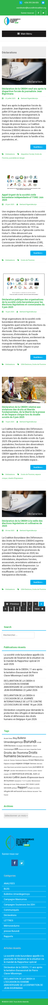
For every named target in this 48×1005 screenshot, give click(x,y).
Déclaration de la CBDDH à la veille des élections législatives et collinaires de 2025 (22, 523)
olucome (22, 784)
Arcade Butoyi (8, 738)
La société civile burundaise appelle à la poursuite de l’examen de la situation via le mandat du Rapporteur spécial (24, 657)
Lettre (16, 777)
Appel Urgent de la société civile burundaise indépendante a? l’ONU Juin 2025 (22, 197)
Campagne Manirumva (15, 899)
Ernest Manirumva (36, 760)
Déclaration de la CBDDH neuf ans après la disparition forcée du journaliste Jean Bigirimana (24, 91)
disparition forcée (27, 154)
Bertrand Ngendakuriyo (29, 98)
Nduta (18, 784)
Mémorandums (11, 925)
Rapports (8, 936)
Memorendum (36, 781)
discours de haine (24, 749)
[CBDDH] (13, 20)
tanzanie (35, 791)
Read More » (38, 147)
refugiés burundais (34, 788)
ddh (16, 749)
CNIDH (35, 746)
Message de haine (9, 784)
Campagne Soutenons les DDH (19, 904)
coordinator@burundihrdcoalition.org (31, 8)
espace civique (22, 763)
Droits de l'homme (27, 260)
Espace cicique (9, 764)
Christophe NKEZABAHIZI (24, 746)
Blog (15, 738)
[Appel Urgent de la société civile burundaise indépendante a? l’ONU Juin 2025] (24, 180)
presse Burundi (11, 931)
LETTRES (8, 920)
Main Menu (26, 33)
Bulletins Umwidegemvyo (17, 894)
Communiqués (11, 910)
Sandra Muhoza (27, 791)
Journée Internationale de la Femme (21, 771)
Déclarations (10, 154)
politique (14, 788)
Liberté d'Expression (15, 478)
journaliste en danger (17, 158)
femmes (33, 764)
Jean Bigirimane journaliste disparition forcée (18, 767)
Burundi (30, 741)
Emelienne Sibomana (21, 760)
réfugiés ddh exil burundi (13, 791)
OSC (27, 784)
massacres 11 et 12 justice (22, 781)
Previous (14, 604)
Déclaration (24, 756)
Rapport (22, 787)
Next (37, 609)
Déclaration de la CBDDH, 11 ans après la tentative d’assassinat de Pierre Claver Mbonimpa (23, 672)
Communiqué (9, 749)
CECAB (39, 742)
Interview (39, 764)
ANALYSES (9, 883)
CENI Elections (26, 364)
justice (35, 771)
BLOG (6, 888)
